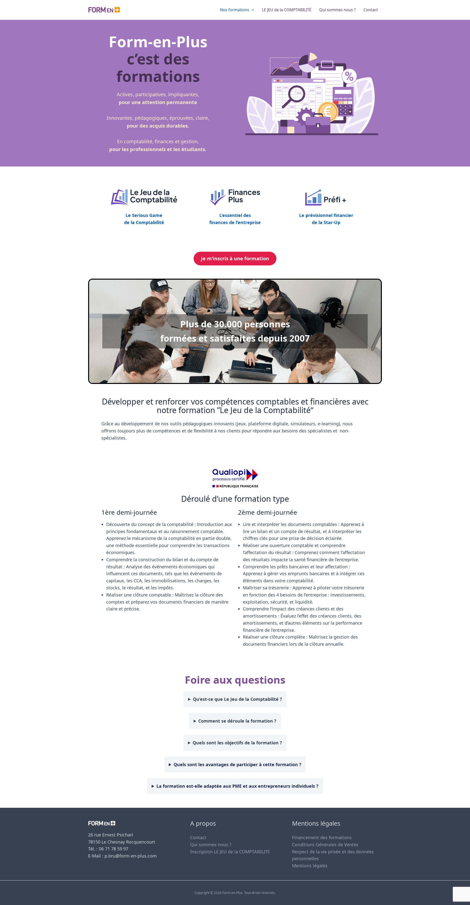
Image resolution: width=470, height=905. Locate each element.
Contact (371, 9)
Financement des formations (322, 837)
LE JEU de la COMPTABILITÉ (286, 9)
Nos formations (234, 9)
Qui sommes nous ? (337, 9)
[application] (251, 10)
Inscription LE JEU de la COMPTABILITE (230, 852)
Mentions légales (310, 866)
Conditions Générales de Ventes (325, 844)
